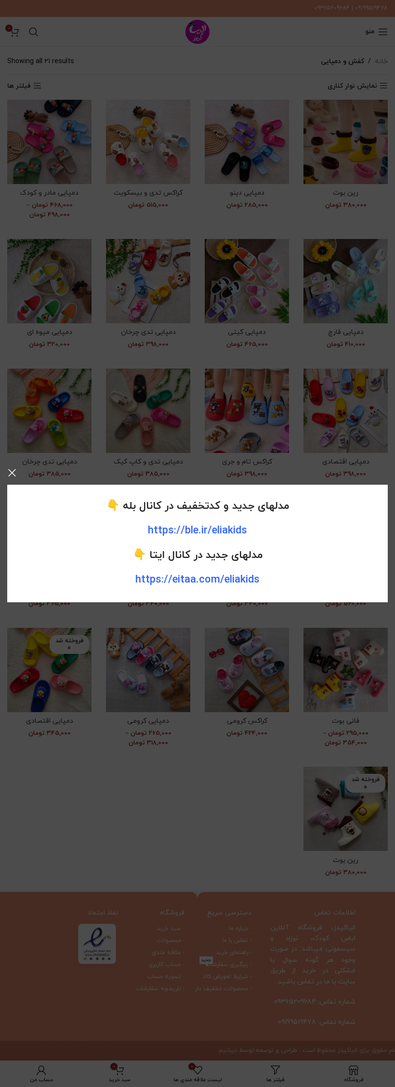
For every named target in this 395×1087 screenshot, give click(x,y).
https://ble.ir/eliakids (197, 530)
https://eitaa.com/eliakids (197, 579)
